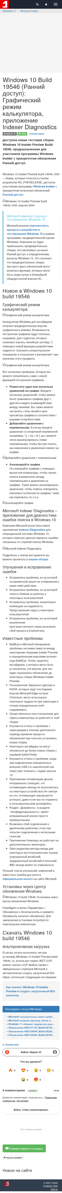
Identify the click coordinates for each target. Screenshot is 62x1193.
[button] (13, 1157)
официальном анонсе (18, 879)
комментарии (36, 133)
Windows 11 (9, 11)
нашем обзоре (38, 559)
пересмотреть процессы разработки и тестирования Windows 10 (28, 230)
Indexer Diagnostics (32, 530)
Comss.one (12, 1044)
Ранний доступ (13, 194)
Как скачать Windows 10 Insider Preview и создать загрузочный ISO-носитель (30, 991)
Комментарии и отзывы (26, 1148)
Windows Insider (29, 11)
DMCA (54, 1189)
